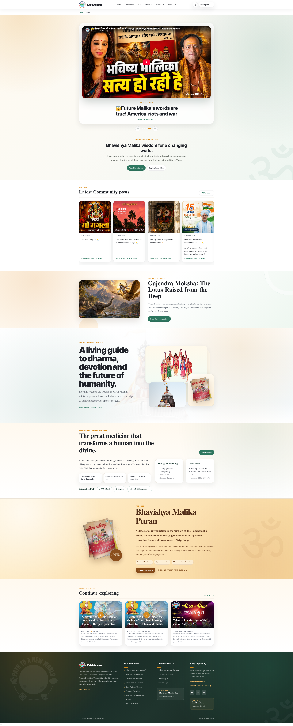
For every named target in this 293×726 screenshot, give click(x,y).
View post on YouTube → (93, 259)
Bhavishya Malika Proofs (135, 695)
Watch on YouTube (145, 119)
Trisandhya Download (134, 679)
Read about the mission (90, 407)
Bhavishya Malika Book (134, 674)
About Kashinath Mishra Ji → (202, 686)
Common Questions (133, 691)
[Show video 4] (150, 128)
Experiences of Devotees (135, 683)
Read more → (84, 689)
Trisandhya (129, 5)
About (147, 5)
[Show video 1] (142, 128)
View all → (207, 193)
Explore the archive (156, 168)
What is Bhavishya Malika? (136, 670)
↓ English (120, 489)
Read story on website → (159, 319)
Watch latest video (136, 168)
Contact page (163, 683)
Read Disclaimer (132, 704)
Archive (128, 699)
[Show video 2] (145, 128)
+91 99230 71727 (166, 674)
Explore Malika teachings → (172, 570)
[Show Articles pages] (175, 5)
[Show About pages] (151, 5)
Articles (170, 5)
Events (158, 5)
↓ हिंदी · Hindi (104, 489)
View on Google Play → (166, 697)
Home (119, 5)
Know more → (207, 452)
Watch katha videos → (199, 682)
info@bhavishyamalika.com (169, 670)
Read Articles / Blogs (134, 687)
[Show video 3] (148, 128)
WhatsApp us (163, 679)
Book (139, 5)
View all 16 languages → (139, 489)
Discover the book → (145, 570)
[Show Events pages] (163, 5)
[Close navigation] (1, 724)
